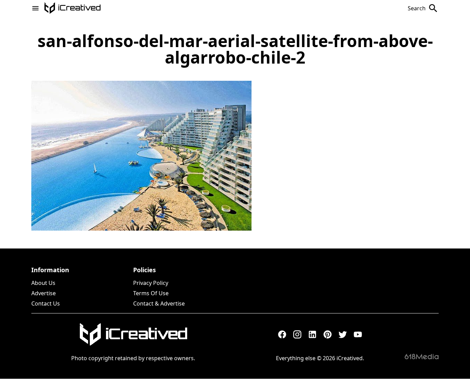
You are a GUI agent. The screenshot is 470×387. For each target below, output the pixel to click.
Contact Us (45, 303)
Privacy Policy (150, 283)
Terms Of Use (151, 293)
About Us (43, 283)
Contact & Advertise (159, 303)
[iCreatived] (133, 334)
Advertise (43, 293)
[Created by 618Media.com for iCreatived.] (422, 356)
